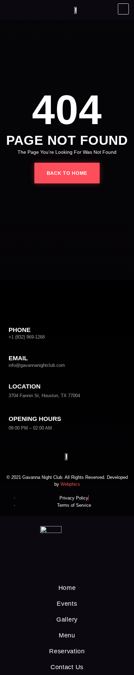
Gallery (67, 619)
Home (67, 587)
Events (67, 603)
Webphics (70, 484)
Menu (67, 635)
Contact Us (67, 667)
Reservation (67, 651)
